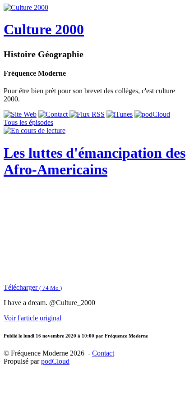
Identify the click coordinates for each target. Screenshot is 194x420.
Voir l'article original (32, 318)
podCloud (55, 361)
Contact (103, 353)
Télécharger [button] (33, 287)
